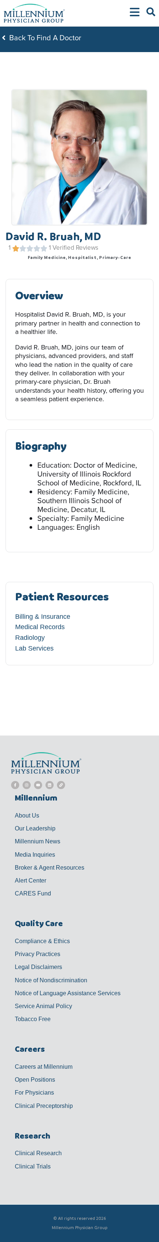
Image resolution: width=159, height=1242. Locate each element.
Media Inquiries (35, 855)
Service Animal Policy (43, 1006)
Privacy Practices (37, 954)
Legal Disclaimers (38, 967)
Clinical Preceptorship (44, 1106)
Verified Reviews (75, 247)
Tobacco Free (33, 1019)
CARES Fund (33, 893)
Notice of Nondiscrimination (51, 980)
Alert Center (30, 880)
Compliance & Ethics (42, 941)
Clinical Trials (33, 1166)
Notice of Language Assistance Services (68, 993)
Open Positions (35, 1079)
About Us (27, 815)
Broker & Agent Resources (49, 867)
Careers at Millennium (43, 1067)
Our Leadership (35, 828)
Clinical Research (38, 1153)
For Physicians (34, 1092)
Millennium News (37, 841)
